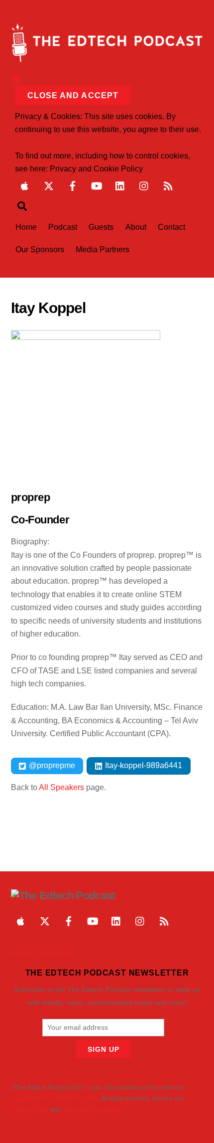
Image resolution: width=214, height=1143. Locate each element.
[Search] (22, 206)
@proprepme (51, 765)
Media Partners (102, 249)
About (135, 227)
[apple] (25, 185)
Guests (101, 227)
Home (26, 227)
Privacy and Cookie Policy (96, 168)
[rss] (168, 185)
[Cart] (15, 79)
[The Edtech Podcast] (107, 57)
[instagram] (144, 185)
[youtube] (97, 185)
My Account (55, 953)
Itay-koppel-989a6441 (142, 765)
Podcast (62, 227)
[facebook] (73, 185)
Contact (171, 227)
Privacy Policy (30, 1109)
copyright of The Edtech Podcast (54, 1098)
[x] (49, 185)
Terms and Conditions (91, 1109)
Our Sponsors (39, 249)
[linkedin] (120, 185)
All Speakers (61, 787)
